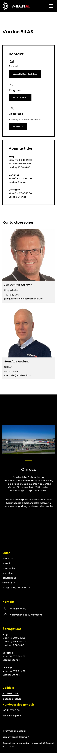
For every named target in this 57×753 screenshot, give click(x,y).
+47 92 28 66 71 (12, 371)
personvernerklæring (14, 736)
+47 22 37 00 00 (11, 710)
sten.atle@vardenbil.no (17, 375)
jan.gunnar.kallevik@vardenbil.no (23, 298)
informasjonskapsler (14, 730)
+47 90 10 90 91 (12, 294)
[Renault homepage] (20, 6)
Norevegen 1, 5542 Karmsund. (26, 614)
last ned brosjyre (11, 698)
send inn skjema (11, 715)
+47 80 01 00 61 (10, 693)
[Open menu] (51, 6)
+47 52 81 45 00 (18, 608)
